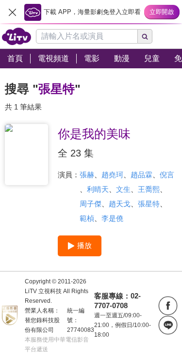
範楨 (87, 218)
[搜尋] (145, 36)
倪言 (167, 175)
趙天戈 (120, 204)
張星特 (149, 204)
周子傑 (90, 204)
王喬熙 (149, 189)
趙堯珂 (112, 175)
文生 (123, 189)
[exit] (12, 12)
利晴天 (98, 189)
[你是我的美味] (26, 154)
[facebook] (168, 305)
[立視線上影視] (16, 36)
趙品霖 (141, 175)
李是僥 (112, 218)
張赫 (87, 175)
